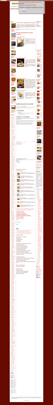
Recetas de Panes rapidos (13, 252)
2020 (37, 194)
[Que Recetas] (38, 273)
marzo (38, 256)
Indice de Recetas (17, 8)
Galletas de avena (39, 68)
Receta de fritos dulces (23, 107)
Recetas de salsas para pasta (13, 312)
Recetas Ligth (12, 339)
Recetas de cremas (12, 272)
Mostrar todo (41, 78)
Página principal (12, 8)
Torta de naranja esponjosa (41, 90)
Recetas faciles (13, 336)
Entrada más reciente (18, 141)
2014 (37, 260)
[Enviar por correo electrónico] (22, 106)
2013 (37, 261)
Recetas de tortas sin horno (13, 325)
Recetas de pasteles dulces (13, 296)
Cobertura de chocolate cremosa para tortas (25, 204)
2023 (37, 191)
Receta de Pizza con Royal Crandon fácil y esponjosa (26, 186)
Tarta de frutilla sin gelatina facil (39, 239)
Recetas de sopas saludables (13, 317)
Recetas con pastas (12, 241)
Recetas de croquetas (12, 273)
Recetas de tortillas (12, 326)
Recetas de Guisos (12, 286)
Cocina (27, 209)
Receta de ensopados (12, 176)
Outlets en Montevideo (21, 214)
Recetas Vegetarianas (12, 353)
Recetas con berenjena (12, 215)
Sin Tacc (12, 360)
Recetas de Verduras (12, 331)
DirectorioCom (40, 270)
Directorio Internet (38, 267)
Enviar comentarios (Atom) (23, 142)
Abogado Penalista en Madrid (23, 215)
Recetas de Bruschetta (12, 262)
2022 (37, 192)
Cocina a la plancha (12, 132)
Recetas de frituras (12, 279)
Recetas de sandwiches (12, 314)
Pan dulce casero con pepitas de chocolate (39, 245)
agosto (38, 251)
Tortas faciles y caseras (39, 58)
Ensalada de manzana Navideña (38, 216)
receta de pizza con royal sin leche (13, 186)
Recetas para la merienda (13, 342)
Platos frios (12, 163)
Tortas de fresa (13, 365)
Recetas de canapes (12, 267)
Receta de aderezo (12, 173)
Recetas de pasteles (12, 294)
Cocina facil (17, 209)
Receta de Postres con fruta (13, 188)
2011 (37, 263)
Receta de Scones (12, 192)
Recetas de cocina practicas (30, 208)
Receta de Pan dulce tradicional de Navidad (39, 214)
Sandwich (12, 357)
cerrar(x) (24, 11)
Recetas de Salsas (12, 307)
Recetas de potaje (12, 302)
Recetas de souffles (12, 319)
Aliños (12, 116)
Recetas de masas (12, 287)
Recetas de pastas (12, 293)
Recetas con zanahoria (12, 247)
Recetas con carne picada (12, 222)
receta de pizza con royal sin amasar (13, 184)
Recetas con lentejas (12, 233)
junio (38, 253)
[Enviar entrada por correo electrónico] (21, 106)
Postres (12, 165)
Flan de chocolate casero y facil (39, 206)
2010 (37, 264)
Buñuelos (19, 107)
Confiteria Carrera (20, 212)
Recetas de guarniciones (12, 284)
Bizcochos (12, 120)
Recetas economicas (12, 333)
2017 (37, 197)
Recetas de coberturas (12, 270)
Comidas (30, 209)
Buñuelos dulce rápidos (22, 197)
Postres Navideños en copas (39, 243)
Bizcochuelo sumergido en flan (39, 235)
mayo (38, 254)
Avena (12, 118)
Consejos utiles (13, 134)
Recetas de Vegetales (12, 329)
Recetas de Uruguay (12, 328)
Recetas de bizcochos (38, 63)
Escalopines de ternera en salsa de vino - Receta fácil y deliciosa (13, 111)
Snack (12, 361)
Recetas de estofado (12, 278)
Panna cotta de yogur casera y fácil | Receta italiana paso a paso (24, 233)
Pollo (11, 164)
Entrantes (12, 138)
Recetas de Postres (12, 301)
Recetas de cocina (18, 208)
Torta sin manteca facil (41, 117)
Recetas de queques (12, 305)
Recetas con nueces (12, 236)
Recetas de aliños (12, 254)
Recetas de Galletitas (12, 282)
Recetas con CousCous (12, 228)
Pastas (12, 157)
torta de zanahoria (39, 74)
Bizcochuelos (12, 121)
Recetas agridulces (12, 202)
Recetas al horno (13, 203)
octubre (39, 249)
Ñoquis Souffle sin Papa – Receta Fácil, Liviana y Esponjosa (24, 232)
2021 (37, 193)
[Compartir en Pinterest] (25, 106)
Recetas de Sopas (12, 315)
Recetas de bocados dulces (13, 259)
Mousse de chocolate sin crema (39, 203)
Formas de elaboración (12, 143)
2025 (37, 190)
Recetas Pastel (13, 343)
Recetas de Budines (12, 264)
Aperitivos (12, 117)
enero (38, 258)
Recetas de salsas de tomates (12, 309)
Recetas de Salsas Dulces (12, 310)
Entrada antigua (33, 141)
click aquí (12, 390)
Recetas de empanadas (12, 275)
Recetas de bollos (12, 261)
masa (12, 150)
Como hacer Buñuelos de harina (25, 22)
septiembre (39, 250)
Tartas (12, 363)
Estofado (12, 140)
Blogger (29, 400)
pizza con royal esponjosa (13, 159)
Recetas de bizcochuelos (12, 256)
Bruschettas (12, 125)
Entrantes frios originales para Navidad (39, 241)
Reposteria (12, 355)
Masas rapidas (13, 154)
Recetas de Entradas (12, 251)
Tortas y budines (13, 370)
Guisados (12, 148)
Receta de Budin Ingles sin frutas (39, 218)
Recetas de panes (12, 291)
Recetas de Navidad (12, 289)
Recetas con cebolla (12, 223)
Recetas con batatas (12, 214)
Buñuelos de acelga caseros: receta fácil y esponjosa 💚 (13, 74)
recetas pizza (12, 345)
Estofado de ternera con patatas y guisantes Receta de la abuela (13, 84)
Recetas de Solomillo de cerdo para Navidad (39, 224)
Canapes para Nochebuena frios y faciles (39, 212)
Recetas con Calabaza (12, 217)
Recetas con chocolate (12, 225)
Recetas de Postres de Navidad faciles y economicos (39, 230)
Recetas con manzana (12, 235)
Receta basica (13, 170)
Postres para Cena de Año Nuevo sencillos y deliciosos (39, 201)
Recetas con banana (12, 212)
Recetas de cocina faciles (24, 208)
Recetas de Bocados (12, 257)
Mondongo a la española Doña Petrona (24, 179)
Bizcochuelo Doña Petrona (41, 98)
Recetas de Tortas (12, 322)
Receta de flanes (13, 177)
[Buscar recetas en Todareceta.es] (39, 271)
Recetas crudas (13, 249)
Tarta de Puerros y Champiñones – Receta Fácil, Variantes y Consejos (13, 30)
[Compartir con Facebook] (24, 106)
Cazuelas (12, 129)
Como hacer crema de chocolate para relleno (39, 232)
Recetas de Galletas (12, 281)
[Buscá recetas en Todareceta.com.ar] (39, 272)
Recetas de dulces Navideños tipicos (39, 226)
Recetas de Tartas (12, 320)
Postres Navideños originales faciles (39, 246)
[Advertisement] (26, 15)
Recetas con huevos (12, 230)
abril (38, 255)
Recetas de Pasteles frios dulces (39, 208)
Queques (12, 168)
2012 (37, 262)
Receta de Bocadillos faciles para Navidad (39, 222)
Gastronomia (32, 209)
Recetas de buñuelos (28, 107)
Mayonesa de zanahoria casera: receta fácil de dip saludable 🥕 (13, 93)
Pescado (12, 158)
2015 (37, 259)
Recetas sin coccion (12, 349)
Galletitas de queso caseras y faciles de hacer (25, 190)
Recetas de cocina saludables (22, 209)
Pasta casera (12, 156)
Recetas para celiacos (12, 341)
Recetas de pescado (12, 298)
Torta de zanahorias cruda (41, 75)
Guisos (12, 149)
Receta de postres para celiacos (12, 190)
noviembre (39, 248)
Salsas (12, 356)
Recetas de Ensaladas (12, 276)
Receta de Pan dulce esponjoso (39, 228)
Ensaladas (12, 137)
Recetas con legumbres (12, 232)
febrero (38, 257)
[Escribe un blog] (23, 106)
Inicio (26, 141)
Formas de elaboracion (12, 142)
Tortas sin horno (13, 368)
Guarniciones (12, 147)
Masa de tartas (13, 151)
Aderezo (12, 115)
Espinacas (12, 139)
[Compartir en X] (24, 106)
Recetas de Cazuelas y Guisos (12, 269)
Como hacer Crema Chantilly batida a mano (39, 220)
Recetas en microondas (12, 335)
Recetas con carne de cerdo (13, 220)
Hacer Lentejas (20, 217)
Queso (12, 169)
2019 (37, 195)
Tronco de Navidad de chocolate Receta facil (39, 237)
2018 (37, 196)
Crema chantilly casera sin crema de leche (25, 175)
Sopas (12, 362)
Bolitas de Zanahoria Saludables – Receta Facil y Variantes (13, 47)
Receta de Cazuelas (12, 175)
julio (38, 252)
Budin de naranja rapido (41, 110)
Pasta (12, 155)
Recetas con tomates (12, 245)
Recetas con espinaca (12, 229)
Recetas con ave (13, 209)
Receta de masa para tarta (13, 181)
